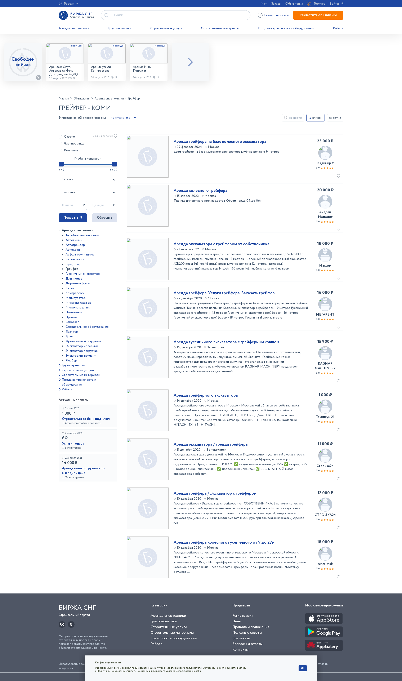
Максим (325, 265)
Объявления (294, 3)
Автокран (73, 249)
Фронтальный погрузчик (83, 341)
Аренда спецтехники (74, 28)
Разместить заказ (277, 15)
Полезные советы (247, 632)
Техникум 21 (325, 417)
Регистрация (242, 615)
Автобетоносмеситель (82, 235)
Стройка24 (325, 466)
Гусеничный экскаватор (83, 273)
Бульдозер (73, 264)
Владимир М (325, 163)
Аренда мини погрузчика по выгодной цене (83, 471)
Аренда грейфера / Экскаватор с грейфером (215, 493)
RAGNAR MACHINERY (325, 366)
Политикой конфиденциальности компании (122, 671)
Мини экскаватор (78, 302)
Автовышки (74, 240)
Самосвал (72, 322)
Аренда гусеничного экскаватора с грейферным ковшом (226, 342)
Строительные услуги (166, 28)
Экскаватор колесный (82, 346)
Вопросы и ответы (247, 644)
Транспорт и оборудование (174, 638)
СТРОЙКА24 (325, 515)
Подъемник (74, 312)
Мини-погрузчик (78, 307)
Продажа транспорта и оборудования (286, 28)
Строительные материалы (220, 28)
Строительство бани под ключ (86, 419)
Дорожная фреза (78, 283)
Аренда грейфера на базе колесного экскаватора (220, 141)
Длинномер (74, 278)
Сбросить (104, 217)
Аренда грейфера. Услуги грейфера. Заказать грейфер (224, 293)
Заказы (276, 3)
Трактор (72, 331)
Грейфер (72, 269)
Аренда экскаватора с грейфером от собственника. (222, 244)
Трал (69, 336)
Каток (70, 288)
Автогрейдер (75, 244)
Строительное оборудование (87, 326)
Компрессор (75, 293)
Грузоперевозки (119, 28)
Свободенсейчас (23, 62)
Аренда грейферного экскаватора (206, 395)
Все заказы (241, 638)
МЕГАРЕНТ (325, 314)
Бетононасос (75, 259)
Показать (72, 217)
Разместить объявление (318, 15)
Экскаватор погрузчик (82, 350)
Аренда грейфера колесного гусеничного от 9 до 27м (224, 542)
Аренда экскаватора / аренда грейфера (211, 444)
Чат (264, 3)
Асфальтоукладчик (80, 254)
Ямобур (71, 360)
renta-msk (325, 564)
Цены (236, 621)
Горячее (319, 3)
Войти (334, 3)
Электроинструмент (81, 355)
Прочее (71, 317)
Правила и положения (250, 627)
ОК (303, 668)
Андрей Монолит (325, 214)
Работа (338, 28)
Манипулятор (76, 297)
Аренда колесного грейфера (200, 190)
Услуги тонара (73, 443)
